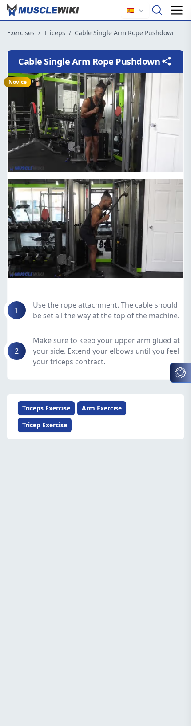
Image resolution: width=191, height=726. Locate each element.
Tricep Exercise (44, 425)
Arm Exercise (102, 408)
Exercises (21, 32)
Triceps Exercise (46, 408)
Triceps (54, 32)
